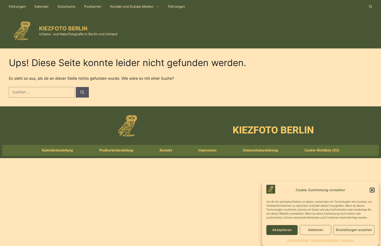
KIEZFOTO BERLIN (63, 28)
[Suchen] (82, 92)
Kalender (42, 6)
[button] (372, 190)
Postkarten (92, 6)
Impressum (347, 240)
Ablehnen (315, 230)
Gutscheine (66, 6)
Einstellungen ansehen (354, 230)
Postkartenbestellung (116, 150)
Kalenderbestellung (57, 150)
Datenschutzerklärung (324, 240)
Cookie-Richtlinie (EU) (321, 150)
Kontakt (166, 150)
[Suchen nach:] (42, 92)
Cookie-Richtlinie (298, 240)
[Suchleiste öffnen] (370, 6)
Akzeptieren (282, 230)
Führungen (17, 6)
